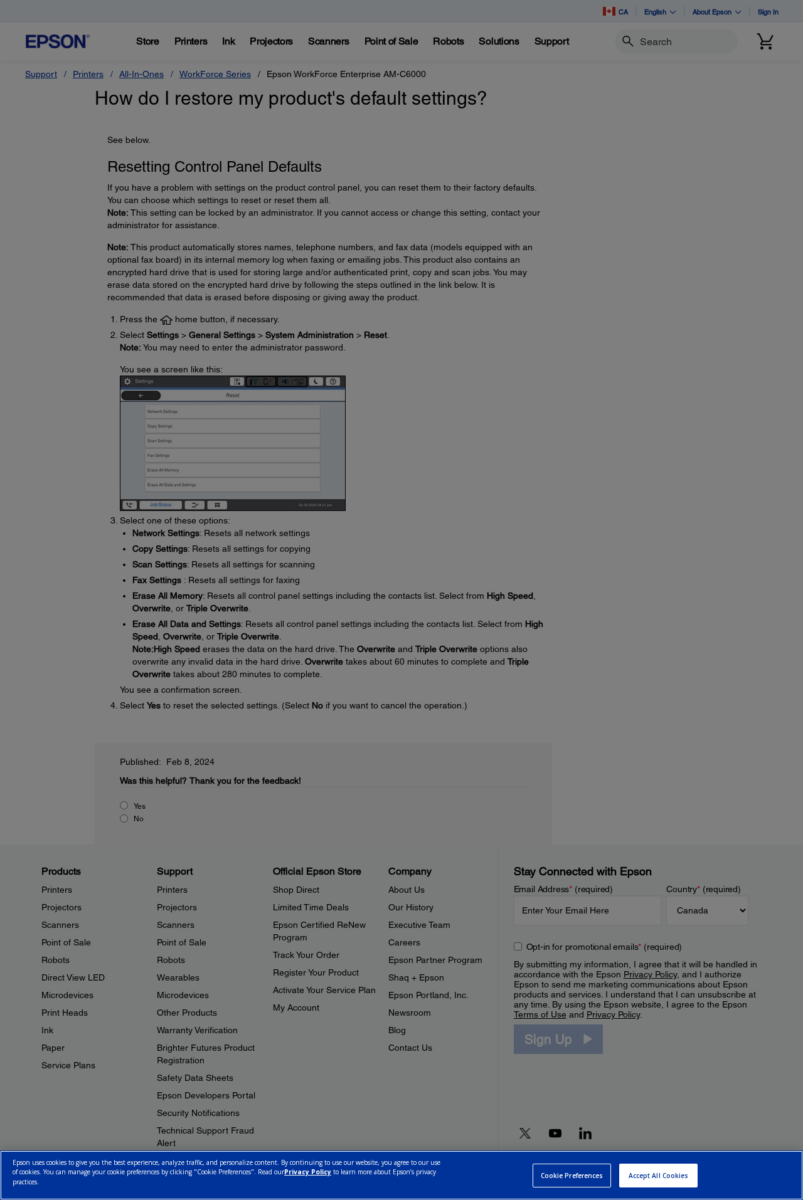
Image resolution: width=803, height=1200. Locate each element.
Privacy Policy (307, 1172)
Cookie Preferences (572, 1175)
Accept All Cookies (659, 1175)
